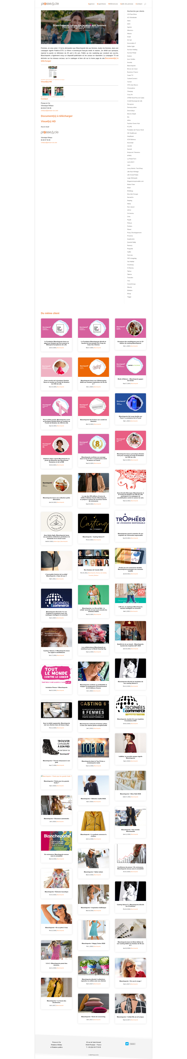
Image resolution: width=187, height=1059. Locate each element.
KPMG (129, 155)
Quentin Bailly (131, 242)
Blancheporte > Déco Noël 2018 (130, 794)
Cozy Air (130, 94)
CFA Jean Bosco (132, 85)
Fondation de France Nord (135, 130)
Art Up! (129, 40)
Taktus (129, 271)
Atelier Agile (131, 46)
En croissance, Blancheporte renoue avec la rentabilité (56, 855)
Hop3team (130, 136)
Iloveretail (130, 143)
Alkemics (130, 30)
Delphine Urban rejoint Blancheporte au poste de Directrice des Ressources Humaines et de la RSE (56, 460)
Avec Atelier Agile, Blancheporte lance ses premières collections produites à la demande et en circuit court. (56, 536)
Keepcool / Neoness (133, 152)
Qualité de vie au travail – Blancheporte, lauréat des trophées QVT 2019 (130, 645)
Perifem (129, 226)
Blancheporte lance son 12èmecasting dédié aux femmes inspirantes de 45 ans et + (93, 382)
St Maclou (130, 268)
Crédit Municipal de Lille (134, 101)
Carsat (129, 82)
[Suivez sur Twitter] (127, 1043)
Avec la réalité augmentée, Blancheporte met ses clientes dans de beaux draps (56, 724)
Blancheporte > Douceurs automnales (56, 818)
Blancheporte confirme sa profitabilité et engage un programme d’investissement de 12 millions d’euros (93, 686)
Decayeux (130, 104)
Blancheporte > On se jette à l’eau (56, 927)
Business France (132, 72)
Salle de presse (126, 4)
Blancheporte (131, 65)
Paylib (129, 220)
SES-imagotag (131, 258)
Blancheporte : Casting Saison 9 (93, 537)
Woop (129, 293)
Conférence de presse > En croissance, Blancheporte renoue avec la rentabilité (130, 868)
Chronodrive (131, 88)
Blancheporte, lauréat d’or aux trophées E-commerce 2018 (130, 719)
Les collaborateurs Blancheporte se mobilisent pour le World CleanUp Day (93, 648)
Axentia (129, 62)
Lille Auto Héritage (133, 171)
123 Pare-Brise (132, 14)
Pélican (129, 223)
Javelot (129, 146)
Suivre (132, 1044)
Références (113, 4)
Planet (129, 229)
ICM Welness (131, 139)
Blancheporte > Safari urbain (93, 872)
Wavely (129, 287)
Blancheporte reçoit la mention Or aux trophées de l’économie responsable (130, 534)
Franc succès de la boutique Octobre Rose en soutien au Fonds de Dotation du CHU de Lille (56, 382)
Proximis (130, 236)
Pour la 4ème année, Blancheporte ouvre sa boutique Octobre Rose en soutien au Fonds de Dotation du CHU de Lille (56, 421)
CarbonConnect (132, 78)
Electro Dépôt (131, 114)
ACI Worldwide (132, 17)
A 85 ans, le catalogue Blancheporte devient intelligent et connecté (130, 607)
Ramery (129, 245)
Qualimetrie (131, 239)
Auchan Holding (132, 49)
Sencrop (130, 255)
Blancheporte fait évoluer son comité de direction (93, 420)
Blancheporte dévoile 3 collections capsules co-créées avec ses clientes (93, 980)
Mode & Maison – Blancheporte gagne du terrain (130, 379)
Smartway (130, 265)
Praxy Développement (134, 232)
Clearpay (130, 91)
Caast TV (130, 75)
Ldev (128, 165)
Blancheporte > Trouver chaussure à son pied (56, 761)
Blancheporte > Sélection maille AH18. (93, 798)
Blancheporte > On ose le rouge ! (131, 981)
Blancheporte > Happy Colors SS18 (93, 943)
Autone (129, 56)
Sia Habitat (130, 261)
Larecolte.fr (130, 162)
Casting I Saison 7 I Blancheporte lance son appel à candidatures (56, 651)
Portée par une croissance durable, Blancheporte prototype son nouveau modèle (130, 569)
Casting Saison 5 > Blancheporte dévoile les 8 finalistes (130, 905)
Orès (128, 216)
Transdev (130, 277)
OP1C (129, 210)
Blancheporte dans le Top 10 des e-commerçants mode (93, 762)
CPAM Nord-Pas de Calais (135, 98)
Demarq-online (132, 107)
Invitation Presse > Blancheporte (56, 687)
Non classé (130, 207)
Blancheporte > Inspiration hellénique (93, 907)
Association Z (131, 43)
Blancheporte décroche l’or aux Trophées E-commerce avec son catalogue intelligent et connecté (56, 613)
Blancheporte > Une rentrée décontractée (130, 830)
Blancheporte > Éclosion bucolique (56, 892)
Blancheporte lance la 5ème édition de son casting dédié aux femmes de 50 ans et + (130, 943)
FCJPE (129, 126)
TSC (128, 281)
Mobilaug (130, 191)
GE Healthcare (132, 133)
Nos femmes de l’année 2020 (93, 570)
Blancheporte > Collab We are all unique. (130, 1017)
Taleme (129, 274)
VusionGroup (131, 284)
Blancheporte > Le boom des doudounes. (56, 1001)
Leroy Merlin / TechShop (135, 168)
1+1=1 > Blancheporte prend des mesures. (56, 964)
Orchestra (130, 213)
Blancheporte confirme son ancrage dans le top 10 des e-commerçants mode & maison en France (93, 458)
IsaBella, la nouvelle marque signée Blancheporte (130, 757)
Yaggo (129, 297)
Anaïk (129, 37)
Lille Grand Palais (132, 175)
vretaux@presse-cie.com (49, 110)
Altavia (129, 33)
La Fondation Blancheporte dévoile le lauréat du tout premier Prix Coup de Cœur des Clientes (93, 343)
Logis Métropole (132, 178)
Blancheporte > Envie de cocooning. (93, 1016)
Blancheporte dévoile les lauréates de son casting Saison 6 (130, 682)
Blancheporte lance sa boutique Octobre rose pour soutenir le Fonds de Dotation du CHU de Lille (130, 455)
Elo (128, 117)
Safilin (129, 252)
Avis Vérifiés (131, 59)
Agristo (129, 27)
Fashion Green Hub (133, 123)
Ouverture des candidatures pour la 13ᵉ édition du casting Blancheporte (130, 342)
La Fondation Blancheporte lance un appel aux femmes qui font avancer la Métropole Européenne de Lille (56, 343)
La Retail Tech (131, 159)
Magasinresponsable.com (135, 181)
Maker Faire (131, 184)
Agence (91, 4)
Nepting (129, 200)
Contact (139, 4)
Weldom (129, 290)
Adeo (129, 21)
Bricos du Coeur (132, 69)
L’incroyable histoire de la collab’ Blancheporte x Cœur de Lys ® (56, 575)
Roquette (130, 248)
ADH (128, 24)
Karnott (129, 149)
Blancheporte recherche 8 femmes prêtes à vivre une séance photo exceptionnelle (93, 724)
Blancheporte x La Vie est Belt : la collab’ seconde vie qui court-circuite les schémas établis (93, 609)
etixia (129, 120)
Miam (129, 187)
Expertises (101, 4)
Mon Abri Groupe (132, 194)
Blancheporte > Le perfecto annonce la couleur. (93, 835)
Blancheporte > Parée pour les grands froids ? (56, 782)
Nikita (129, 204)
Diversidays (131, 110)
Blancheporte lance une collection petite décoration (56, 498)
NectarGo (130, 197)
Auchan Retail (131, 53)
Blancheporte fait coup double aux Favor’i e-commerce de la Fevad (130, 417)
